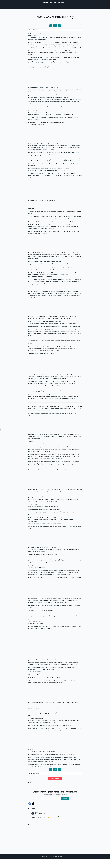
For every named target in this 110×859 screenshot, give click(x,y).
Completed (54, 6)
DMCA (50, 856)
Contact (60, 856)
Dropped (61, 6)
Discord (67, 6)
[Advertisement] (55, 77)
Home (43, 6)
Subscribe (65, 798)
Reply (33, 821)
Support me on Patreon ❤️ (55, 778)
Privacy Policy (45, 856)
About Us (55, 856)
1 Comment (55, 21)
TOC (55, 26)
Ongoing (48, 6)
